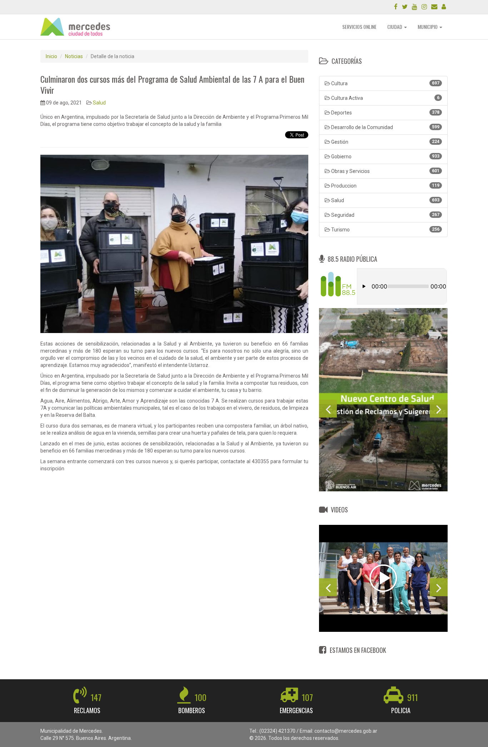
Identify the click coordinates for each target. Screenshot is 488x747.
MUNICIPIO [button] (428, 26)
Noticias (74, 56)
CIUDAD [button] (395, 26)
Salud (99, 103)
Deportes (384, 113)
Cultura (384, 83)
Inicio (51, 56)
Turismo (384, 229)
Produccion (384, 186)
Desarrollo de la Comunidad (384, 127)
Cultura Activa (384, 98)
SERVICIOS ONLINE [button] (359, 26)
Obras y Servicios (384, 171)
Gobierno (384, 156)
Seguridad (384, 215)
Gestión (384, 142)
